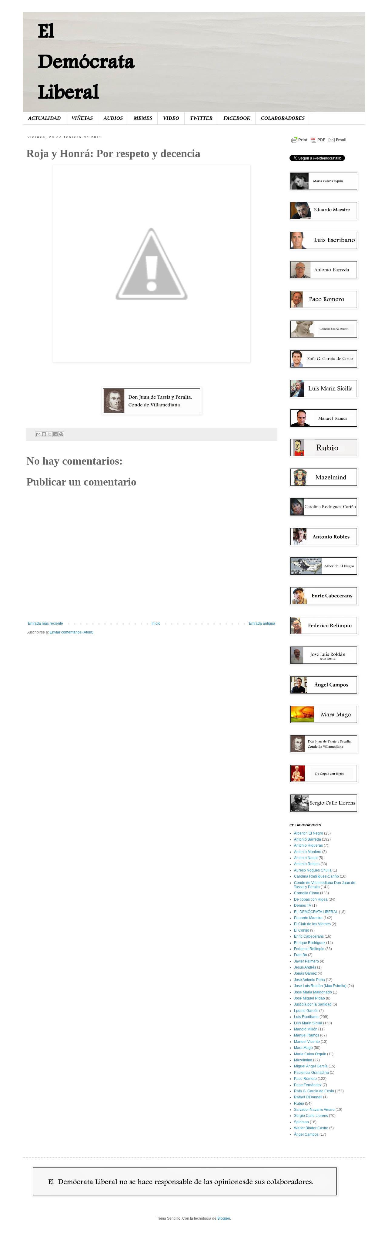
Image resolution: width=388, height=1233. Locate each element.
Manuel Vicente (307, 1042)
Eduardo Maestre (308, 918)
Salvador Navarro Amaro (314, 1109)
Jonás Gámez (305, 973)
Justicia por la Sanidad (313, 1004)
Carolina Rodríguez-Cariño (316, 876)
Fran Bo (300, 955)
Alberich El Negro (308, 833)
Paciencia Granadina (311, 1072)
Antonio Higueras (308, 845)
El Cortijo (301, 930)
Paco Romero (305, 1079)
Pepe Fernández (308, 1085)
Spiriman (301, 1122)
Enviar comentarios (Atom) (71, 632)
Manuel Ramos (306, 1035)
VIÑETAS (82, 118)
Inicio (156, 623)
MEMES (143, 118)
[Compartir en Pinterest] (61, 434)
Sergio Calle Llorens (311, 1116)
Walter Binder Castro (311, 1128)
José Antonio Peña (309, 980)
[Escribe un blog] (44, 434)
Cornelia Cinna (306, 893)
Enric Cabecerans (309, 936)
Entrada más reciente (45, 623)
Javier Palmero (306, 961)
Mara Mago (303, 1048)
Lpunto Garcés (306, 1011)
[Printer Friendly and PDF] (318, 143)
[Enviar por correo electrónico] (38, 434)
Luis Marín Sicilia (308, 1023)
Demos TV (302, 905)
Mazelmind (303, 1060)
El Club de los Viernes (312, 924)
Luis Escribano (306, 1017)
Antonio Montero (307, 852)
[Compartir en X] (50, 434)
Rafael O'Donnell (308, 1097)
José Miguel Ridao (309, 998)
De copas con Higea (311, 899)
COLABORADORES (283, 118)
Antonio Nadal (306, 858)
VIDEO (171, 118)
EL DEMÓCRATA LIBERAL (316, 912)
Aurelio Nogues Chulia (313, 870)
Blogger (223, 1218)
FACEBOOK (236, 118)
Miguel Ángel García (311, 1066)
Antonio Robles (306, 864)
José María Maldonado (313, 992)
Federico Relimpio (309, 949)
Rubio (299, 1103)
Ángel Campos (306, 1134)
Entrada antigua (262, 623)
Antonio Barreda (307, 839)
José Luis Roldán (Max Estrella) (320, 986)
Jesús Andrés (305, 967)
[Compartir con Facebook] (55, 434)
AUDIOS (113, 118)
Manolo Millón (305, 1029)
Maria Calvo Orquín (310, 1054)
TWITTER (201, 118)
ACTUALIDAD (44, 118)
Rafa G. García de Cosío (314, 1091)
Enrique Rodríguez (309, 943)
